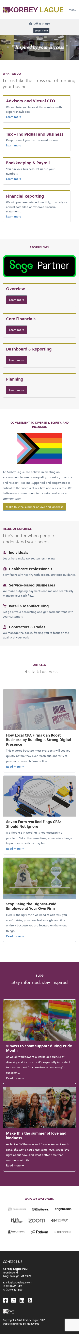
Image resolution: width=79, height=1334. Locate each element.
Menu (72, 10)
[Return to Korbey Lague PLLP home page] (33, 10)
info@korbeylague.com (19, 1282)
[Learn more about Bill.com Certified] (9, 1311)
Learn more (41, 30)
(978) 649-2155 (14, 1286)
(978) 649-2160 (14, 1289)
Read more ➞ (39, 766)
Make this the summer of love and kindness (34, 507)
